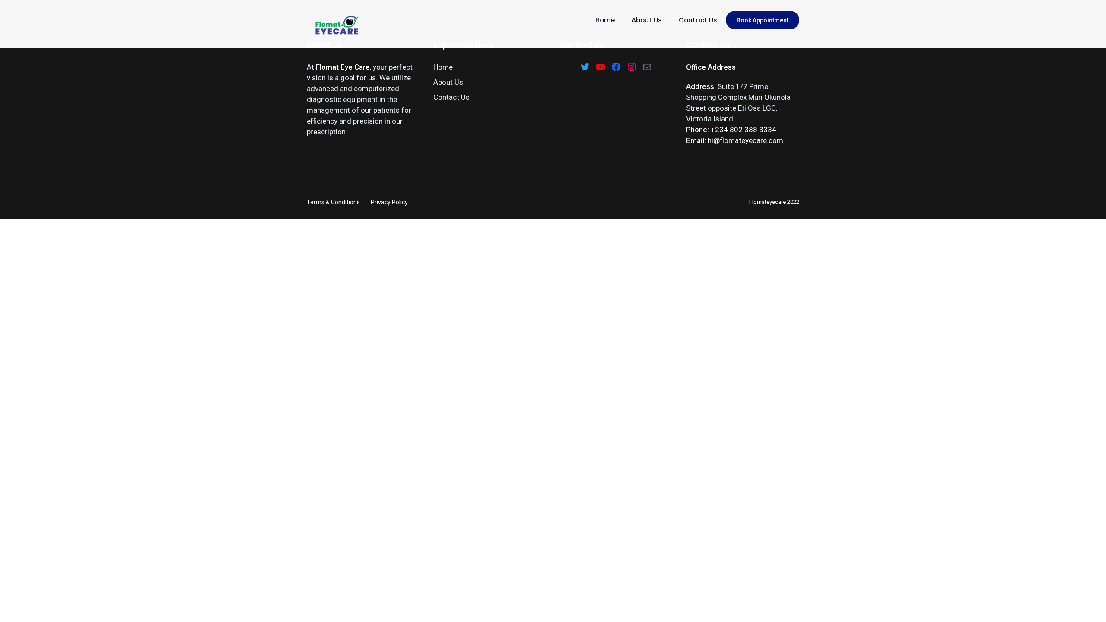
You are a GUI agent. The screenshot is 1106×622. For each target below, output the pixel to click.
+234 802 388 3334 (743, 129)
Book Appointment (762, 20)
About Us (647, 20)
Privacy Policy (389, 202)
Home (605, 20)
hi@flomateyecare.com (745, 140)
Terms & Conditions (333, 202)
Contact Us (698, 20)
